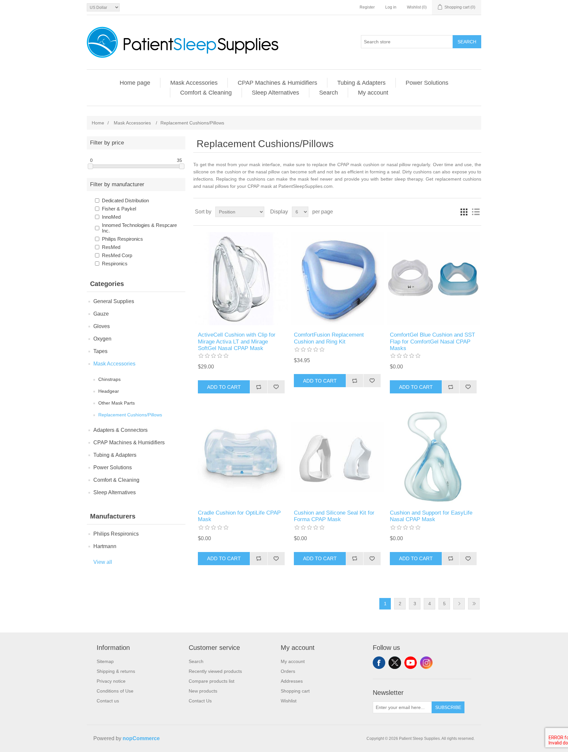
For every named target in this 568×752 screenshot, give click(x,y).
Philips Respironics (122, 239)
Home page (135, 82)
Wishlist (288, 700)
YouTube (410, 662)
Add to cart (224, 387)
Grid (464, 212)
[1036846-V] (241, 456)
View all (102, 562)
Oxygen (102, 339)
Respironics (115, 263)
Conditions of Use (115, 691)
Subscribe (448, 707)
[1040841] (337, 278)
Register (367, 7)
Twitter (395, 662)
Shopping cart (295, 691)
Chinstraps (109, 379)
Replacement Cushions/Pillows (130, 414)
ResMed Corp (117, 255)
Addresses (292, 681)
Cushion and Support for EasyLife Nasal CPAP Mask (431, 516)
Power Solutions (427, 82)
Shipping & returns (116, 671)
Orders (288, 671)
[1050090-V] (433, 456)
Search (467, 41)
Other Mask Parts (116, 403)
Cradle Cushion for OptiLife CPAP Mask (239, 516)
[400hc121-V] (337, 456)
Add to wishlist (276, 386)
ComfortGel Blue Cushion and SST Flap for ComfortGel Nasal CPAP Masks (432, 341)
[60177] (241, 278)
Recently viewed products (215, 671)
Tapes (100, 351)
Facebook (379, 662)
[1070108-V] (433, 278)
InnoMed (111, 217)
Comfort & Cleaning (206, 92)
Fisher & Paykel (119, 208)
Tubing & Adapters (361, 82)
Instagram (426, 662)
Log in (390, 7)
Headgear (108, 391)
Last (474, 603)
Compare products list (211, 681)
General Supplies (113, 301)
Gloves (101, 326)
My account (373, 92)
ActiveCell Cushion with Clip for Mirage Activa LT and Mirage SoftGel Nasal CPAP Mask (236, 341)
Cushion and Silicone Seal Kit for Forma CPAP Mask (334, 516)
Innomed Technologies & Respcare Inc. (139, 227)
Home (98, 122)
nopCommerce (141, 738)
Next (459, 603)
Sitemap (105, 661)
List (476, 212)
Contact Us (200, 700)
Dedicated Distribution (125, 200)
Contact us (108, 700)
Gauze (101, 314)
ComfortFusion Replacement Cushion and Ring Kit (329, 338)
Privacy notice (111, 681)
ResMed (111, 247)
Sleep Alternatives (275, 92)
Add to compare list (258, 386)
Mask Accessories (194, 82)
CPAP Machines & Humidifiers (277, 82)
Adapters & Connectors (120, 430)
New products (203, 691)
